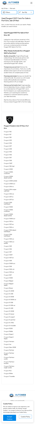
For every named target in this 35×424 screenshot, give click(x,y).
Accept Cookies (9, 418)
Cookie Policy (25, 417)
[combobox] (26, 12)
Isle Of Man (4, 8)
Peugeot (7, 131)
